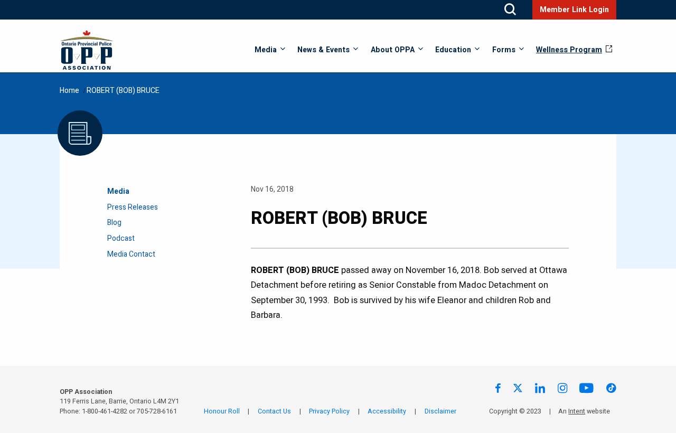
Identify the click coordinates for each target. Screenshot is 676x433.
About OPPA (393, 50)
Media (266, 50)
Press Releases (132, 207)
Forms (503, 50)
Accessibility (387, 411)
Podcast (121, 238)
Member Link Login (574, 9)
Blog (114, 222)
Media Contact (131, 254)
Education (453, 50)
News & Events (323, 50)
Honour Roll (222, 411)
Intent (576, 411)
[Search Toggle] (510, 9)
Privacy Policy (329, 411)
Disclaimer (440, 411)
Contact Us (274, 411)
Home (69, 90)
